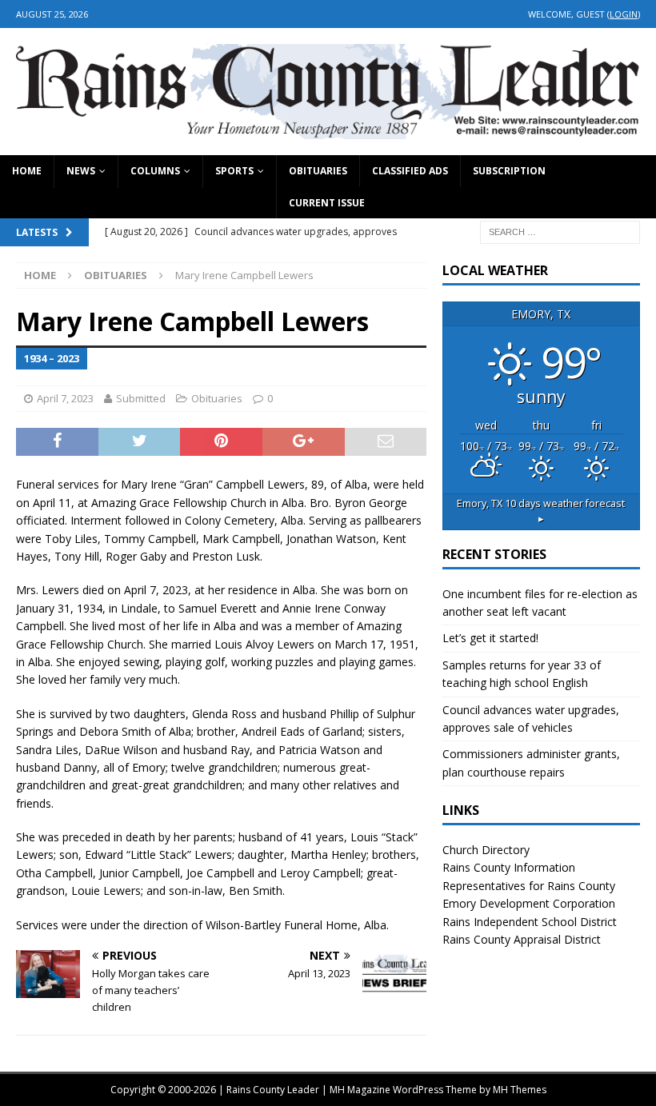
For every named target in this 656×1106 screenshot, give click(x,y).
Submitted (141, 398)
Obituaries (318, 171)
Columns (155, 171)
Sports (234, 171)
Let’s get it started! (490, 637)
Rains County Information (508, 867)
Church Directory (486, 849)
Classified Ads (410, 171)
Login (624, 14)
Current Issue (327, 203)
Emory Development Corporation (528, 903)
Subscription (509, 171)
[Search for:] (560, 230)
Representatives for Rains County (528, 885)
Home (27, 171)
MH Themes (519, 1089)
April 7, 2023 (65, 398)
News (80, 171)
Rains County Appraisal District (521, 939)
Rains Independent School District (529, 921)
